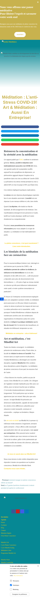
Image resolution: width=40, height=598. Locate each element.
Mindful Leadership (7, 562)
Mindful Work (5, 560)
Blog (2, 528)
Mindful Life (5, 542)
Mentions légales (6, 533)
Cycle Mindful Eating (7, 548)
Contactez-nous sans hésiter (14, 468)
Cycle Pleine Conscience (8, 545)
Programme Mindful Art (8, 553)
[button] (20, 34)
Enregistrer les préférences (19, 594)
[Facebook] (13, 511)
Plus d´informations (18, 575)
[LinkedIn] (27, 511)
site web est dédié (12, 420)
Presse (3, 522)
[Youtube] (18, 511)
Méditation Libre (6, 550)
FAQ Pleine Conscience (8, 536)
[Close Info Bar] (38, 2)
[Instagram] (22, 511)
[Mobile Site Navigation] (37, 42)
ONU (21, 159)
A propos (4, 525)
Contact (3, 530)
